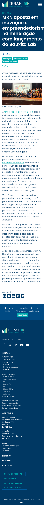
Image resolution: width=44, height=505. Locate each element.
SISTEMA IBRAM (10, 478)
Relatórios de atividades (12, 420)
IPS (4, 386)
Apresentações (8, 417)
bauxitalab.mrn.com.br (13, 162)
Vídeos (6, 451)
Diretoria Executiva (10, 367)
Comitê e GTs (8, 377)
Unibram (6, 394)
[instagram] (10, 345)
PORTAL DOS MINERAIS (13, 483)
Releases (5, 438)
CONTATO (7, 465)
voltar (7, 54)
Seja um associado (10, 408)
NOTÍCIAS (7, 456)
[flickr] (27, 345)
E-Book (5, 424)
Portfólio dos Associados (12, 405)
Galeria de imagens (11, 446)
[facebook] (4, 345)
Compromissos (9, 379)
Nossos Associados (10, 400)
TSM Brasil (7, 392)
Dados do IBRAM (8, 422)
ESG (4, 381)
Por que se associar (10, 403)
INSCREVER (22, 315)
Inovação (7, 384)
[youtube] (21, 345)
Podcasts (7, 448)
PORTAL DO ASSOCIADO (14, 474)
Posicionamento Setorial (12, 436)
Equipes (6, 369)
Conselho (7, 364)
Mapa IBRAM (8, 389)
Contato (5, 431)
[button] (40, 4)
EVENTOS (6, 460)
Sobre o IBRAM (9, 359)
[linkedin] (16, 345)
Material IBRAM (8, 433)
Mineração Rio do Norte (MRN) (18, 112)
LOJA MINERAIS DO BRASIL (14, 488)
